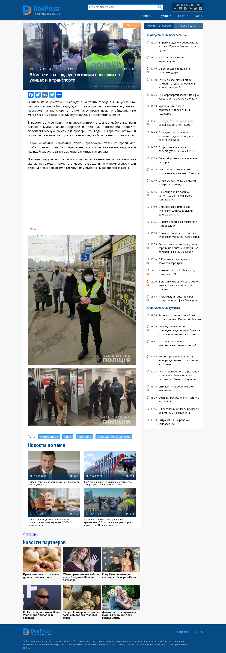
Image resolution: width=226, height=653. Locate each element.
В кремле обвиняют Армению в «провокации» (173, 223)
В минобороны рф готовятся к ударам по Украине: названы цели (173, 234)
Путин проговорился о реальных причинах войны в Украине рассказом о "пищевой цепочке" (173, 375)
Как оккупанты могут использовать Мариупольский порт (173, 345)
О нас (199, 632)
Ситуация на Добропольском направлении (173, 388)
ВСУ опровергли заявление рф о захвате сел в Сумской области (173, 96)
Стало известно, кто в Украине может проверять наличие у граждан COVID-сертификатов (54, 507)
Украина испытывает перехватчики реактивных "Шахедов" (173, 109)
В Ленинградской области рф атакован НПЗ (173, 272)
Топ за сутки (188, 25)
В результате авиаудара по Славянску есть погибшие (173, 122)
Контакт (182, 632)
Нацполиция (49, 437)
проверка (84, 437)
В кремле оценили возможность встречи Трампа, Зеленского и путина (173, 46)
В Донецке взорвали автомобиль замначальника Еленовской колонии (173, 285)
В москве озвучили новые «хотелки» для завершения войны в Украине (173, 210)
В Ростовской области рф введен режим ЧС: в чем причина (173, 410)
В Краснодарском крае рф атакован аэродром (173, 261)
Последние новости (158, 25)
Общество (132, 25)
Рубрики (165, 16)
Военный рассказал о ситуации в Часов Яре (173, 399)
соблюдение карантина (113, 437)
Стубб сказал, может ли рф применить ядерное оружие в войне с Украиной (173, 83)
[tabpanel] (173, 229)
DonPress (46, 8)
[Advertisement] (82, 198)
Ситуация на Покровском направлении (173, 421)
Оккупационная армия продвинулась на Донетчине (173, 149)
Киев (67, 437)
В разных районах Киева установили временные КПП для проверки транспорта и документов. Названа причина (109, 507)
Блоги (199, 16)
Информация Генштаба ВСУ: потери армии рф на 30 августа (173, 298)
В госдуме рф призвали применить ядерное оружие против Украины (173, 136)
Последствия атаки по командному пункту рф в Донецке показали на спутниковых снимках (173, 330)
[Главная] (27, 9)
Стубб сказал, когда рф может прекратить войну (173, 182)
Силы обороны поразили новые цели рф (173, 160)
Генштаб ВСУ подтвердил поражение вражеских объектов (173, 171)
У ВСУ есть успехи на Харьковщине (173, 59)
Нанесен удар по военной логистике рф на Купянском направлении (173, 195)
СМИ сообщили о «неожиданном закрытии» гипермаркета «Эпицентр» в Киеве (109, 468)
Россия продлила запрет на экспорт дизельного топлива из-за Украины (173, 360)
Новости (146, 16)
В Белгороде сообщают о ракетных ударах (173, 70)
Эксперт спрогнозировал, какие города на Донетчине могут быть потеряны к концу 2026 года (173, 248)
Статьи (183, 16)
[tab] (159, 25)
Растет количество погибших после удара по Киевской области (173, 317)
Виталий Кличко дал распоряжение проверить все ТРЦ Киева (54, 468)
